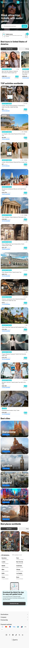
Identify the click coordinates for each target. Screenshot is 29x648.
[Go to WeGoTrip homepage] (4, 2)
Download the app (14, 603)
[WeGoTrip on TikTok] (16, 635)
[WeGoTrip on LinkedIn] (23, 635)
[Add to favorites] (18, 53)
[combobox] (12, 26)
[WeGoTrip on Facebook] (10, 635)
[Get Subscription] (18, 2)
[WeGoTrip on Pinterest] (13, 635)
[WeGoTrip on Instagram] (6, 635)
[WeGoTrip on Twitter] (19, 635)
